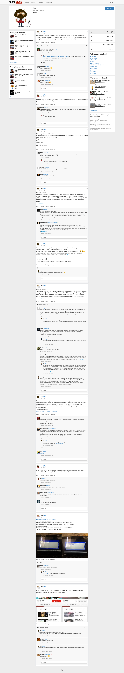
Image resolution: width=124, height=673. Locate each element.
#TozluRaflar (93, 58)
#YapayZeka (93, 66)
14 (16, 77)
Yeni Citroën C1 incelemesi (22, 35)
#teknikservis (42, 411)
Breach (44, 308)
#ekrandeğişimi (55, 411)
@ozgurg (67, 56)
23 (16, 48)
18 (16, 81)
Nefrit (43, 348)
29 (16, 71)
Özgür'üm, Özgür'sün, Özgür (49, 49)
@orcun (42, 453)
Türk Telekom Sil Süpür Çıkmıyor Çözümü (23, 69)
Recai (43, 209)
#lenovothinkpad (43, 519)
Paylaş (47, 42)
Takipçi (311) (109, 40)
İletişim (108, 119)
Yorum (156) (110, 36)
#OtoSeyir (93, 56)
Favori (42, 42)
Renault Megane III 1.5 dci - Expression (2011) (102, 92)
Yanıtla (46, 52)
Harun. (43, 73)
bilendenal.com (48, 222)
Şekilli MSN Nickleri (20, 80)
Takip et (108, 8)
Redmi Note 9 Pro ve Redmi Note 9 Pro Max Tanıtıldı (24, 75)
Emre (44, 174)
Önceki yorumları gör (62, 45)
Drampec (45, 654)
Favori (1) (110, 49)
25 (96, 102)
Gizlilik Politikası (103, 120)
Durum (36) (110, 32)
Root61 (44, 107)
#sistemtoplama (94, 63)
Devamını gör (41, 203)
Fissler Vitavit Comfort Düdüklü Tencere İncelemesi (103, 98)
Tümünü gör (13, 62)
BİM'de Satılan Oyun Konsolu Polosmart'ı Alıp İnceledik (22, 46)
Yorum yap (52, 42)
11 (16, 88)
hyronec (44, 167)
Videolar (33, 2)
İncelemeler (49, 2)
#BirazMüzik (93, 72)
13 (16, 93)
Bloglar (41, 2)
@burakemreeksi (59, 443)
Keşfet (27, 2)
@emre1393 (45, 573)
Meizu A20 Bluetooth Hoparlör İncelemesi (103, 104)
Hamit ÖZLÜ (46, 485)
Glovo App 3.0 (42, 259)
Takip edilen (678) (108, 45)
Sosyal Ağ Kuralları (94, 122)
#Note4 (49, 411)
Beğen (38, 42)
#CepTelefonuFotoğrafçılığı (97, 65)
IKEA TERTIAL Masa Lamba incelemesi (102, 80)
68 (16, 36)
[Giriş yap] (113, 2)
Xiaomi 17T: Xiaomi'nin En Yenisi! (24, 40)
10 (16, 53)
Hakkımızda (103, 119)
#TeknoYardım (52, 519)
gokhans (45, 80)
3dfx (43, 451)
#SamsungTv (93, 68)
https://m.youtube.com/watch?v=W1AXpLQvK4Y (54, 56)
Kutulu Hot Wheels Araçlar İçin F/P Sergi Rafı (24, 91)
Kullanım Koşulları (94, 120)
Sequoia (44, 501)
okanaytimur (46, 377)
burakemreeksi (48, 428)
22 (16, 41)
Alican (44, 328)
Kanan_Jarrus (47, 492)
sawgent (45, 418)
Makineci (45, 66)
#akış (37, 411)
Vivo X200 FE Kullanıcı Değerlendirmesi (21, 86)
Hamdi (44, 152)
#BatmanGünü (94, 60)
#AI (91, 70)
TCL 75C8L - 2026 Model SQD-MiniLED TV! (22, 51)
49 (16, 58)
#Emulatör (93, 73)
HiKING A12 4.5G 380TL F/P (102, 86)
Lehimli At (43, 639)
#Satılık (92, 61)
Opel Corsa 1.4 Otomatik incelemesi (24, 56)
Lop (43, 31)
